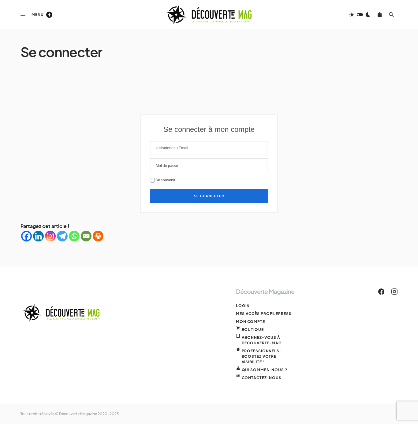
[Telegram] (62, 236)
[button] (23, 14)
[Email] (86, 236)
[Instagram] (50, 236)
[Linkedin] (38, 236)
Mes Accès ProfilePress (264, 313)
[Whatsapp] (74, 236)
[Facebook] (26, 236)
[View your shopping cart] (379, 15)
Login (243, 305)
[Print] (98, 236)
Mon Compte (250, 321)
